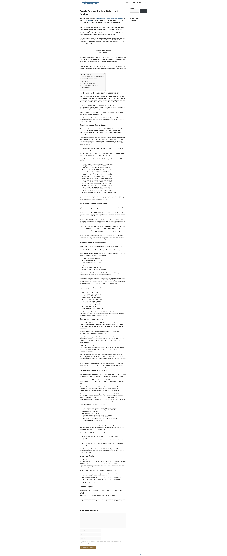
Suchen (132, 8)
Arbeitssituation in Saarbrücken (90, 80)
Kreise (144, 2)
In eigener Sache (86, 87)
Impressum (144, 554)
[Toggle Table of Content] (103, 74)
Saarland (89, 20)
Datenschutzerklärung (136, 554)
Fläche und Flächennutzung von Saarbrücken (93, 76)
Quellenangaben (86, 89)
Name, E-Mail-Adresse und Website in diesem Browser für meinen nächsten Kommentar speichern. (101, 542)
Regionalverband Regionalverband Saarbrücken (110, 18)
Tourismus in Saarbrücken (88, 83)
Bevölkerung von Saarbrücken (89, 78)
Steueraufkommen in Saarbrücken (90, 85)
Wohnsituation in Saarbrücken (89, 81)
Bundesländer (136, 2)
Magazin (128, 2)
